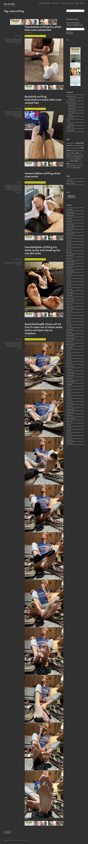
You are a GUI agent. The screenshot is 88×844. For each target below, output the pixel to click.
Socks (76, 3)
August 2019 (69, 384)
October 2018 (69, 415)
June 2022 (68, 280)
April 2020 (68, 360)
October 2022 (69, 267)
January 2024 (69, 221)
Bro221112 (16, 112)
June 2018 (68, 427)
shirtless (14, 39)
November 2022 (70, 264)
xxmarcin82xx (19, 191)
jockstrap (9, 187)
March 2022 (69, 289)
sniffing (17, 39)
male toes (80, 153)
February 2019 (69, 403)
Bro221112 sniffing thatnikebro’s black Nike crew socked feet (43, 99)
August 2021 (69, 310)
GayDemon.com (71, 195)
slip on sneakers (12, 344)
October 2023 (69, 230)
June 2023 (68, 243)
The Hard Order (71, 99)
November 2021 (70, 301)
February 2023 (69, 255)
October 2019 (69, 378)
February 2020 (69, 366)
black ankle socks (15, 342)
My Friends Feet (71, 105)
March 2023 (69, 252)
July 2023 (68, 240)
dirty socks (72, 148)
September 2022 (70, 270)
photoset (13, 343)
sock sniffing (18, 115)
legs (15, 38)
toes (16, 263)
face (16, 186)
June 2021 (68, 317)
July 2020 (68, 350)
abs (67, 143)
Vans (10, 346)
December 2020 (70, 335)
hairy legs (14, 113)
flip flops (72, 150)
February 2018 (69, 440)
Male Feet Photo (28, 32)
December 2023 (70, 224)
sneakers (6, 345)
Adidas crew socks (12, 185)
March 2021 (69, 326)
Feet (72, 3)
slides (73, 158)
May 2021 (68, 320)
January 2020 (69, 369)
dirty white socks (77, 148)
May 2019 (68, 393)
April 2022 (68, 286)
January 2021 (69, 332)
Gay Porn (68, 121)
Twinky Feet (70, 117)
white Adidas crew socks (16, 188)
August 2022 (69, 273)
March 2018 (69, 437)
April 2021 (68, 323)
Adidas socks (18, 185)
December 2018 (70, 409)
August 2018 (69, 421)
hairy (11, 113)
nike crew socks (72, 154)
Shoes (82, 3)
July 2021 (68, 313)
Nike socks (11, 39)
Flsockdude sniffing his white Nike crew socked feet (43, 28)
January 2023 (69, 258)
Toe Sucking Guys (72, 111)
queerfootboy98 (18, 343)
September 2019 (70, 381)
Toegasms (70, 114)
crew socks (7, 38)
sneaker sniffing (18, 344)
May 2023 (68, 246)
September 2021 (70, 307)
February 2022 (69, 292)
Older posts (7, 832)
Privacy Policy (69, 180)
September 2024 (70, 215)
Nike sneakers (78, 154)
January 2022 (69, 295)
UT (74, 163)
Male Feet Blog (9, 4)
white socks (19, 42)
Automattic (25, 840)
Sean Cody (70, 124)
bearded (5, 186)
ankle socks (6, 342)
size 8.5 (16, 262)
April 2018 (68, 433)
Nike (17, 38)
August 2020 (69, 347)
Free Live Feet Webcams (44, 3)
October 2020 (69, 341)
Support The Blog (65, 3)
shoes (81, 156)
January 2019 (69, 406)
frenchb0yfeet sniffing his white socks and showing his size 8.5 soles (42, 250)
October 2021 (69, 304)
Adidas (7, 185)
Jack (21, 37)
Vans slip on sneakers (15, 346)
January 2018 (69, 443)
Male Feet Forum (56, 3)
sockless (68, 161)
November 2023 (70, 227)
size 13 (7, 344)
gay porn (77, 150)
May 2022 (68, 283)
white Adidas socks (8, 189)
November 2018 (70, 412)
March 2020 (69, 363)
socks (9, 41)
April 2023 (68, 249)
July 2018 (68, 424)
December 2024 (70, 212)
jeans (75, 153)
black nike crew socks (15, 111)
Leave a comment (18, 43)
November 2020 (70, 338)
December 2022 (70, 261)
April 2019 (68, 397)
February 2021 (69, 329)
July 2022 (68, 277)
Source (26, 82)
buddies (19, 112)
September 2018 (70, 418)
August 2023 (69, 237)
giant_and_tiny (81, 150)
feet (8, 262)
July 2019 (68, 387)
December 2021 (70, 298)
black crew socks (7, 111)
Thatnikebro (19, 116)
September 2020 (70, 344)
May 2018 (68, 430)
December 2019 (70, 372)
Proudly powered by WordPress (9, 840)
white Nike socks (13, 42)
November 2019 (70, 375)
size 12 (71, 158)
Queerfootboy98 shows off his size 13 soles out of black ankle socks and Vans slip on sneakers (43, 329)
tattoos (80, 161)
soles (14, 263)
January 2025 (69, 209)
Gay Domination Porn (71, 96)
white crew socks (14, 41)
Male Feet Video (70, 130)
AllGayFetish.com (72, 197)
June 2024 (68, 218)
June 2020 (68, 353)
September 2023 (70, 233)
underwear (10, 188)
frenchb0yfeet (12, 262)
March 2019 (69, 400)
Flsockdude (12, 38)
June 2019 (68, 390)
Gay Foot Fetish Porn (71, 102)
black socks (12, 112)
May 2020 (68, 357)
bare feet (5, 262)
